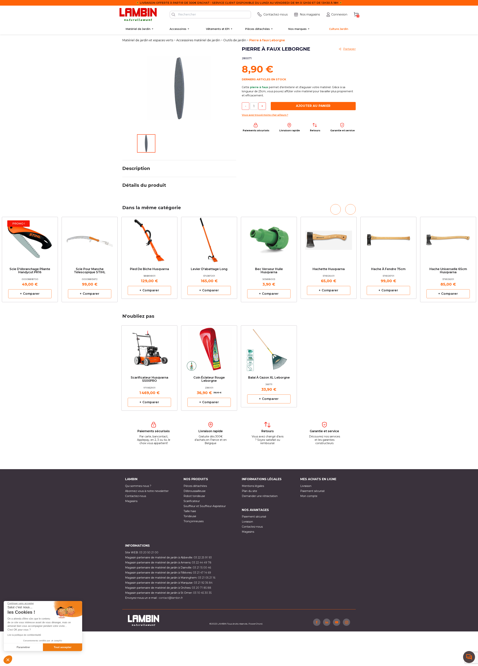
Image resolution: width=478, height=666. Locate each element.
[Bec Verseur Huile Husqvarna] (268, 239)
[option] (149, 258)
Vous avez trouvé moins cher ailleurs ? (265, 115)
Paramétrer (23, 647)
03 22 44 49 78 (201, 562)
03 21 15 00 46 (202, 567)
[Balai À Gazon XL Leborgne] (268, 346)
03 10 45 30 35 (202, 592)
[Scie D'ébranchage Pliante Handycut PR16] (29, 239)
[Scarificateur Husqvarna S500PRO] (149, 347)
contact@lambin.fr (171, 598)
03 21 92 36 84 (203, 582)
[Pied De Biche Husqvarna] (149, 237)
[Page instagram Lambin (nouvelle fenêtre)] (346, 622)
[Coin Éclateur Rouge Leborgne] (209, 347)
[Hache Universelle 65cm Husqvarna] (448, 239)
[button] (7, 659)
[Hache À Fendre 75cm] (388, 237)
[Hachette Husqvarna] (328, 237)
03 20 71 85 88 (201, 587)
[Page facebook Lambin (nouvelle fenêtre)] (316, 622)
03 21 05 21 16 (206, 577)
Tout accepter (62, 647)
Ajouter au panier (313, 106)
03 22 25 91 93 (203, 557)
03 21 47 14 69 (202, 572)
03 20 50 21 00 (148, 552)
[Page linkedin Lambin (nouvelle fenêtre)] (326, 622)
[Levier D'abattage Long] (209, 237)
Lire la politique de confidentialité (24, 635)
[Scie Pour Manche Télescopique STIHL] (89, 239)
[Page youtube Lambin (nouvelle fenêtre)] (336, 622)
